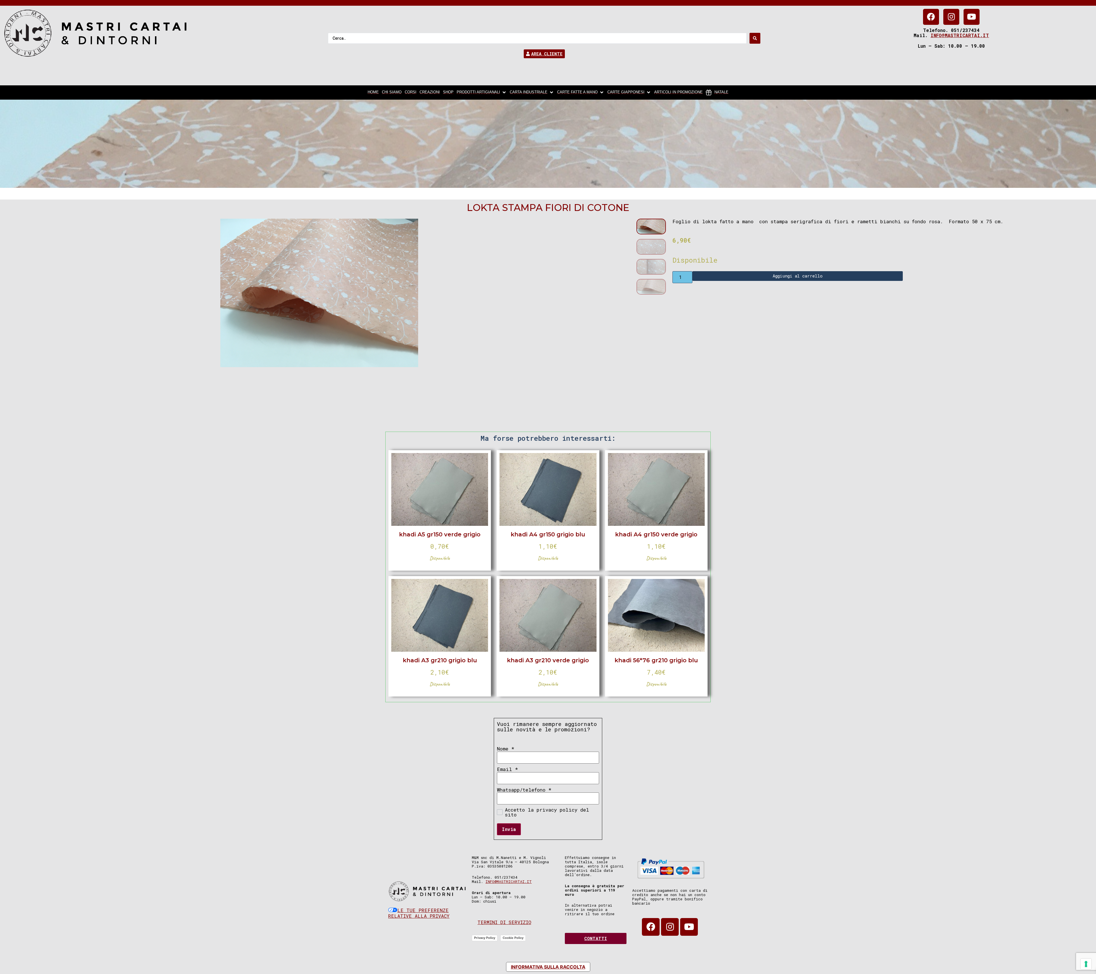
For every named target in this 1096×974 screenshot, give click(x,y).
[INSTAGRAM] (951, 17)
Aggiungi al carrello (798, 276)
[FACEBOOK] (931, 17)
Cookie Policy (513, 938)
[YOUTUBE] (972, 17)
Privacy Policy (484, 938)
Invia (509, 829)
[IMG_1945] (319, 293)
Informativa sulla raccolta (548, 967)
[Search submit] (755, 38)
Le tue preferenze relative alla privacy (419, 913)
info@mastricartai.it (959, 35)
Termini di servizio (504, 922)
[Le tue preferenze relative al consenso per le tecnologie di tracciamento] (1086, 964)
